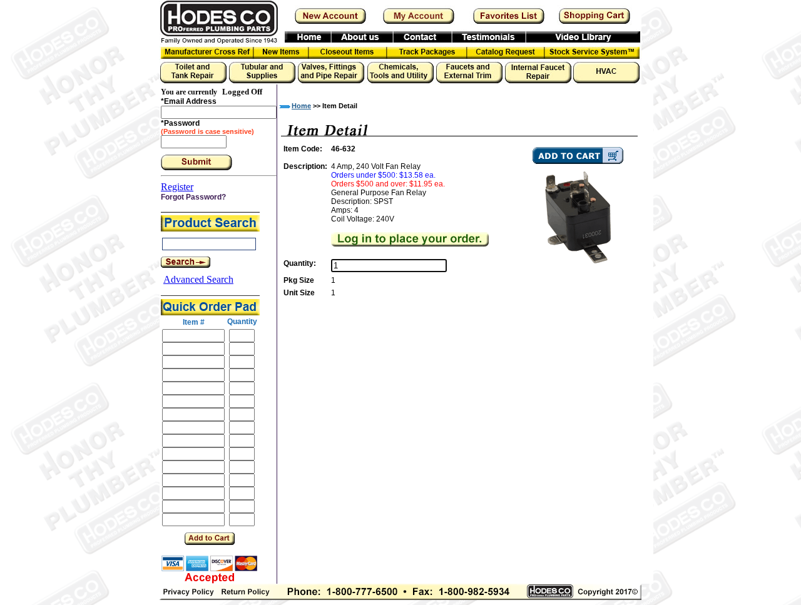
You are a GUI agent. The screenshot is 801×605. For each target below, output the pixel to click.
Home (301, 105)
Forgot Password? (193, 197)
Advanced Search (198, 279)
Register (177, 186)
